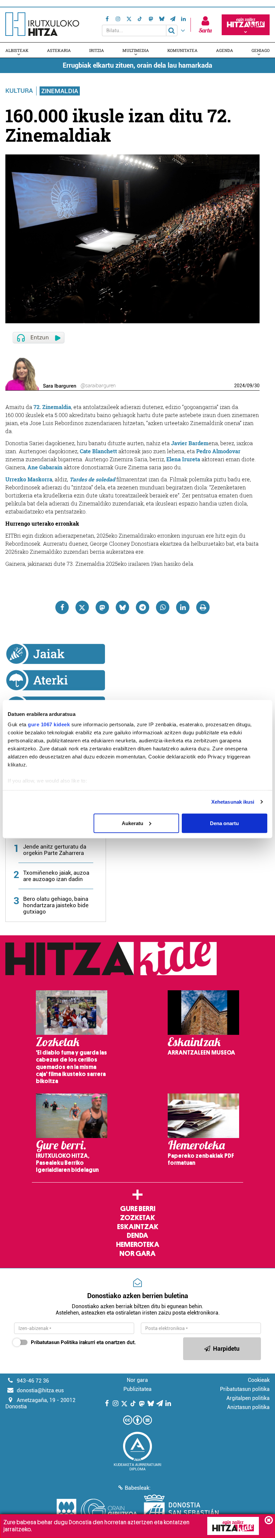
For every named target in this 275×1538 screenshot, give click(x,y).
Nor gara (137, 1253)
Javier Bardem (190, 443)
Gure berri (137, 1208)
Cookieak (259, 1380)
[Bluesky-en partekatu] (122, 607)
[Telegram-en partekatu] (142, 607)
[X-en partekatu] (82, 607)
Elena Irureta (183, 459)
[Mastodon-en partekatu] (102, 607)
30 (257, 385)
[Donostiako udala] (181, 1511)
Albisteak (17, 50)
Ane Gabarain (45, 467)
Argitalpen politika (248, 1398)
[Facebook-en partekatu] (62, 607)
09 (249, 385)
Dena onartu (224, 823)
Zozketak (137, 1217)
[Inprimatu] (203, 607)
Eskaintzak (137, 1226)
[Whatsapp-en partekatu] (162, 607)
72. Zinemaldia (52, 406)
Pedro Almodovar (218, 451)
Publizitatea (137, 1389)
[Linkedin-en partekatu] (182, 607)
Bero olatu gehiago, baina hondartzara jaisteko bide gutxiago (56, 905)
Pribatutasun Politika (54, 1342)
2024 (239, 385)
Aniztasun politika (248, 1407)
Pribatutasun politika (245, 1389)
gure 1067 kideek (49, 724)
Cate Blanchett (98, 451)
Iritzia (96, 50)
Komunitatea (182, 50)
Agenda (224, 50)
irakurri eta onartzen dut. (83, 1342)
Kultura (19, 90)
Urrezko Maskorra (28, 479)
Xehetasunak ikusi (233, 802)
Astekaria (59, 50)
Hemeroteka (137, 1244)
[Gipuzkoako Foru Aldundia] (97, 1511)
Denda (137, 1235)
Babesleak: (138, 1488)
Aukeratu (132, 823)
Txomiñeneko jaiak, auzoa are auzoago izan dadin (56, 875)
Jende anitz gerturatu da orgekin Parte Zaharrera (54, 849)
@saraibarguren (98, 386)
